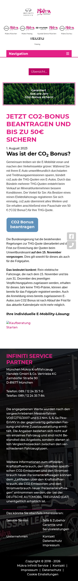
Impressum (51, 545)
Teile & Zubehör (54, 520)
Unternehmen (17, 536)
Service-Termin (17, 520)
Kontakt (49, 536)
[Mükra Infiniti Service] (39, 12)
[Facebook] (71, 236)
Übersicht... (39, 71)
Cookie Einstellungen (42, 574)
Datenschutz (52, 541)
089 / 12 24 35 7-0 (31, 391)
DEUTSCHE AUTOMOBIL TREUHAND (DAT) (37, 497)
